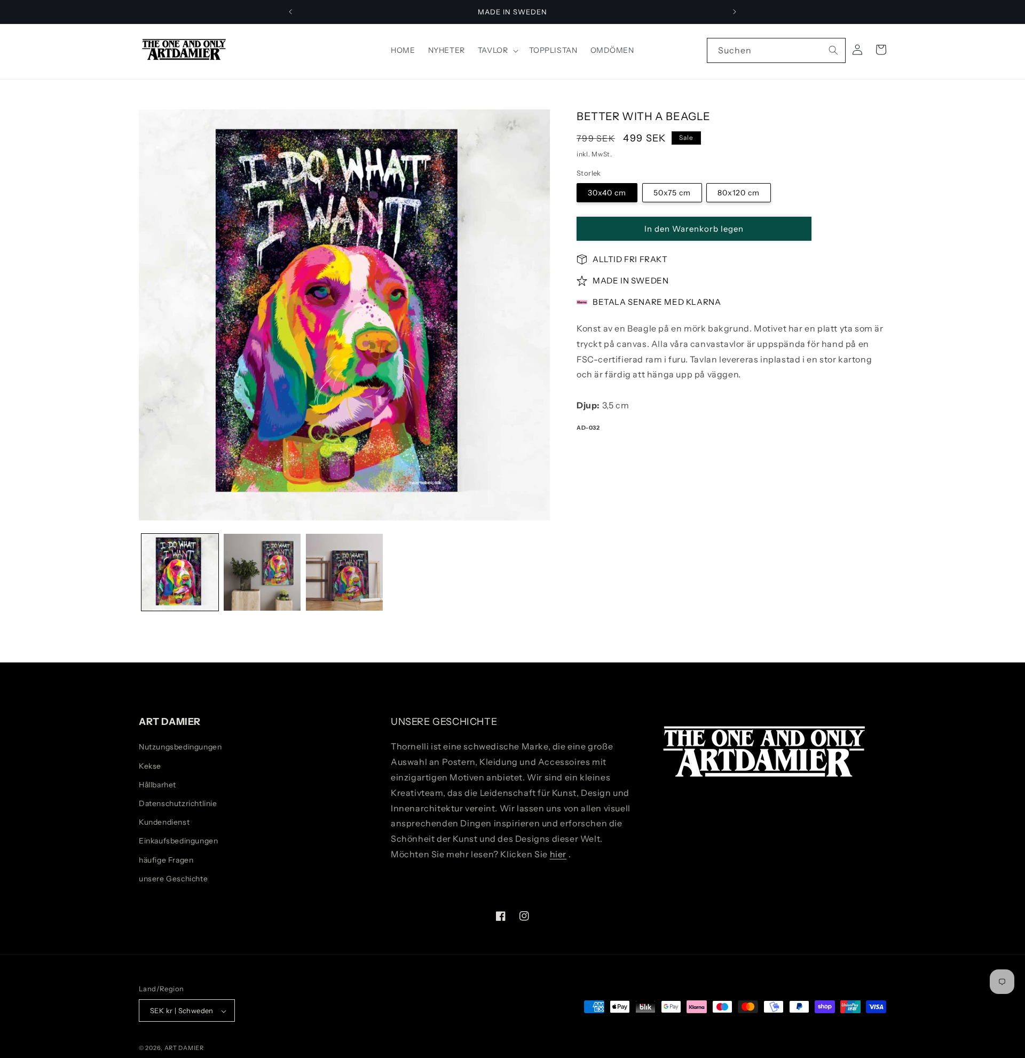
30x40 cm (607, 193)
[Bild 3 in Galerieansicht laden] (344, 572)
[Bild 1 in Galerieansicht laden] (179, 572)
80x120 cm (739, 193)
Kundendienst (164, 822)
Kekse (150, 766)
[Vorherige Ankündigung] (290, 11)
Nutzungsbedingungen (180, 747)
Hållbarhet (157, 784)
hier (558, 854)
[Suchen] (833, 50)
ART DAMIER (184, 1048)
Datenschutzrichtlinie (178, 803)
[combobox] (776, 50)
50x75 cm (672, 193)
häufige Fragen (166, 860)
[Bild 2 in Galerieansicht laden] (262, 572)
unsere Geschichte (173, 878)
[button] (497, 50)
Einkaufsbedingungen (178, 841)
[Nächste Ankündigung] (734, 11)
